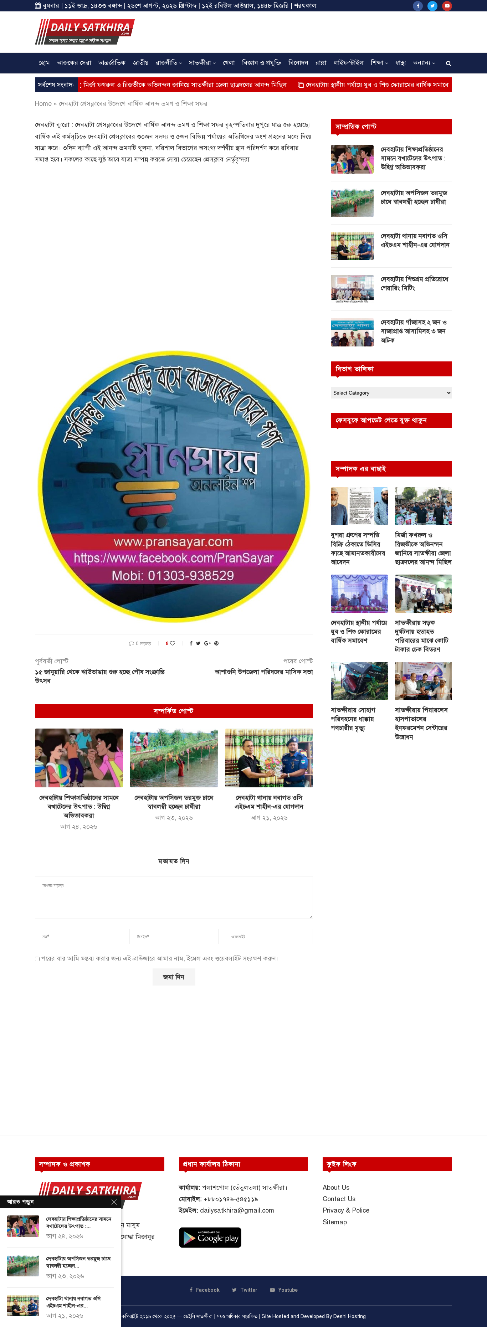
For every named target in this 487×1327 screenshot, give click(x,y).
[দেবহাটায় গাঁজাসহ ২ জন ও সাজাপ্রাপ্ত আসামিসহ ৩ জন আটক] (352, 332)
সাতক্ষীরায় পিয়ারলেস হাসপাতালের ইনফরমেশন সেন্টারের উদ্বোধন (421, 723)
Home (43, 104)
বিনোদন (298, 63)
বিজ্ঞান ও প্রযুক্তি (261, 63)
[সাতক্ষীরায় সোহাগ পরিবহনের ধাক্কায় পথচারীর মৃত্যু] (359, 681)
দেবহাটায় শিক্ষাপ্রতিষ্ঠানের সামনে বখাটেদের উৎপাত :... (78, 1222)
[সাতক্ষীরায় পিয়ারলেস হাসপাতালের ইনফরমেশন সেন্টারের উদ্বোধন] (423, 681)
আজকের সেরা (74, 63)
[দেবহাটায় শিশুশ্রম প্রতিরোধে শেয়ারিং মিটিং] (352, 289)
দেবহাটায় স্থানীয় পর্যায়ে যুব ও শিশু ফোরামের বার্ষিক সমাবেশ (341, 85)
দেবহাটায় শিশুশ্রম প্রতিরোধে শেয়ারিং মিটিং (414, 283)
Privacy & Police (346, 1210)
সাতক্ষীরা (200, 63)
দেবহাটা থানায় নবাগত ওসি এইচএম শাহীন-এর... (73, 1302)
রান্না (321, 63)
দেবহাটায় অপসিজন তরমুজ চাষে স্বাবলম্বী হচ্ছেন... (78, 1262)
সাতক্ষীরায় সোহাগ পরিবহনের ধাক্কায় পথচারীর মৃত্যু (353, 719)
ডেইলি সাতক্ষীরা (198, 1316)
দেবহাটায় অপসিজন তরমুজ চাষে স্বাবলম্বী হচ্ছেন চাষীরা (414, 197)
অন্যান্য (421, 63)
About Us (336, 1188)
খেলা (229, 63)
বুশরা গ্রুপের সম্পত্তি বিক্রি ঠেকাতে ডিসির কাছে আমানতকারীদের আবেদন (358, 548)
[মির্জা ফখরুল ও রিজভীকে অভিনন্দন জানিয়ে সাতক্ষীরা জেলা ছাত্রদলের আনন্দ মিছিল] (423, 506)
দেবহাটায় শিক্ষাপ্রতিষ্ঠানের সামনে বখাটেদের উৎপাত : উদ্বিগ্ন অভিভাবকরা (79, 806)
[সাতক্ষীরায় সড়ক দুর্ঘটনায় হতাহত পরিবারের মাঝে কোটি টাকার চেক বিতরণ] (423, 594)
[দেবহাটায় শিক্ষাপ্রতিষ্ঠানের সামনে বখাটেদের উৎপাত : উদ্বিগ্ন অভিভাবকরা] (79, 758)
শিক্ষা (377, 63)
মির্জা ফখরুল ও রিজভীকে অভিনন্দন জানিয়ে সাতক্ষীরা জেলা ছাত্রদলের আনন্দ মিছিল (145, 85)
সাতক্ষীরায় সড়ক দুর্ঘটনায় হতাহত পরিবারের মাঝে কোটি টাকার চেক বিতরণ (421, 636)
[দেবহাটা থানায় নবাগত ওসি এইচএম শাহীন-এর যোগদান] (269, 758)
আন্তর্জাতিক (111, 63)
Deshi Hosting (349, 1316)
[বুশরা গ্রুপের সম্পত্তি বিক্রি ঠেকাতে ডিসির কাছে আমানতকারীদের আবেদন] (359, 506)
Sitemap (335, 1222)
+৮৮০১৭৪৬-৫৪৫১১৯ (231, 1199)
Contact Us (339, 1199)
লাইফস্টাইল (349, 63)
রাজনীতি (166, 63)
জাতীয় (141, 63)
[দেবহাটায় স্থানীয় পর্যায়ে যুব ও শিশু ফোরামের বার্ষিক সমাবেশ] (359, 594)
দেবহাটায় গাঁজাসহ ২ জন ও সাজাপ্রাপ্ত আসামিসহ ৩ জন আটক (414, 331)
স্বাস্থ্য (400, 63)
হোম (44, 63)
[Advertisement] (322, 31)
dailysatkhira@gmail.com (237, 1210)
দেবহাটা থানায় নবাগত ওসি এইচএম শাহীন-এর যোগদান (415, 240)
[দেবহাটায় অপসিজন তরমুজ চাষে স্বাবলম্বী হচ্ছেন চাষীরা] (174, 758)
